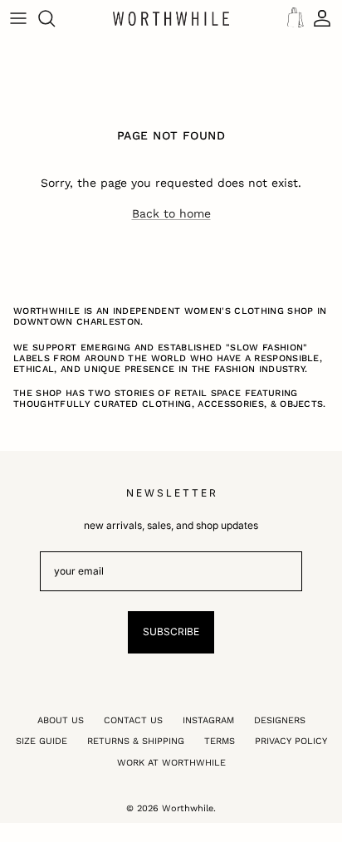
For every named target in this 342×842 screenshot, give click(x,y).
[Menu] (18, 18)
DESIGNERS (279, 720)
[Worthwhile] (171, 18)
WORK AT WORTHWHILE (171, 762)
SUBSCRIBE (171, 631)
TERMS (219, 741)
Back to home (171, 213)
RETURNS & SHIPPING (135, 741)
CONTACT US (133, 720)
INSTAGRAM (208, 720)
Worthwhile (187, 808)
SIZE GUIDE (41, 741)
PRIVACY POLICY (291, 741)
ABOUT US (60, 720)
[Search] (55, 18)
